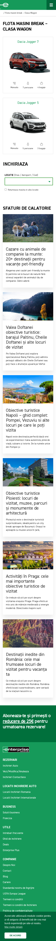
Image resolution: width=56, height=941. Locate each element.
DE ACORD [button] (15, 935)
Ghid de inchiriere (12, 839)
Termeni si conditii (13, 899)
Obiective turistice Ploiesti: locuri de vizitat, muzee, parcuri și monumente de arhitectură (26, 503)
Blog (5, 876)
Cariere (7, 882)
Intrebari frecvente (13, 833)
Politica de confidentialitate (18, 911)
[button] (29, 935)
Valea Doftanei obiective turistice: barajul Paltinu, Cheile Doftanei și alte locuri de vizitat (26, 337)
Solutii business (11, 812)
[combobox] (29, 181)
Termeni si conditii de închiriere (20, 905)
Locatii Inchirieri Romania (16, 792)
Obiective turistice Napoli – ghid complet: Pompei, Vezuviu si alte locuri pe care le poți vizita (27, 420)
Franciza (7, 818)
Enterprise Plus (11, 850)
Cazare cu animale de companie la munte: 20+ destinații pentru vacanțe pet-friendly (26, 257)
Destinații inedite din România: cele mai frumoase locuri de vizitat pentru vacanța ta (26, 664)
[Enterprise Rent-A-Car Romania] (4, 4)
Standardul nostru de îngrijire (18, 888)
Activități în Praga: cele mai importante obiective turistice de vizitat (27, 584)
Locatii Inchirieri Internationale (19, 798)
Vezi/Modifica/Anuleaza (16, 771)
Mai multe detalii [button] (14, 927)
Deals (6, 844)
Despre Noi (9, 865)
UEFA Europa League (14, 893)
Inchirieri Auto (10, 766)
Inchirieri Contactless (14, 777)
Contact (7, 871)
